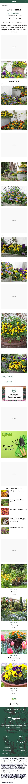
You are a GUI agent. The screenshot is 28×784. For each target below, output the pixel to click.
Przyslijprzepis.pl (21, 742)
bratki (3, 376)
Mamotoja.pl (7, 747)
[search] (25, 2)
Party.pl (20, 736)
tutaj (12, 782)
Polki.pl (20, 739)
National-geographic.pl (7, 753)
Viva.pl (21, 744)
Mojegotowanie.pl (7, 750)
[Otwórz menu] (2, 2)
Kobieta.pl (7, 739)
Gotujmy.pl (7, 744)
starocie (10, 376)
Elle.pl (7, 736)
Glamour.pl (7, 742)
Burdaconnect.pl (21, 750)
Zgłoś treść (8, 382)
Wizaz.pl (21, 747)
